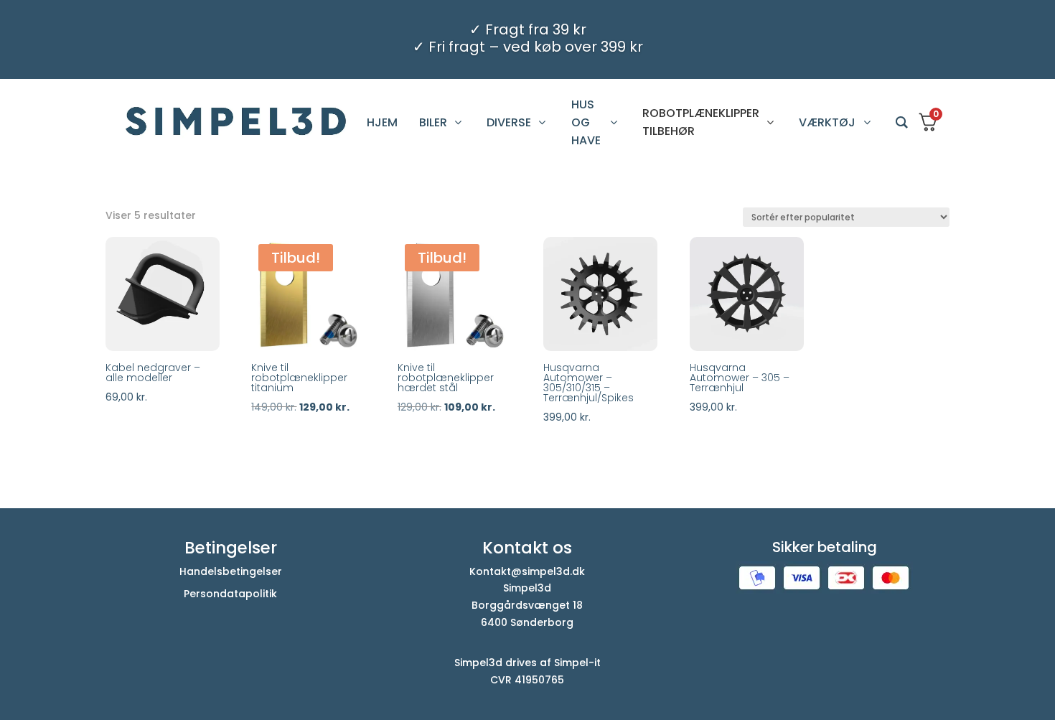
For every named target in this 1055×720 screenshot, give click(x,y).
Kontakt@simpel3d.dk (527, 571)
